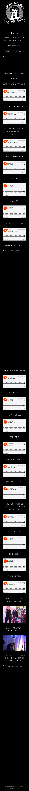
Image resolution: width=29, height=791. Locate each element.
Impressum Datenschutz (14, 788)
